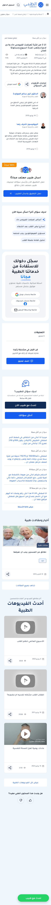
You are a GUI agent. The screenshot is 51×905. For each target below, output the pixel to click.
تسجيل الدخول (8, 5)
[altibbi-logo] (34, 5)
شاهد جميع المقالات (25, 585)
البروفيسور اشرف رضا (27, 124)
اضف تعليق (23, 361)
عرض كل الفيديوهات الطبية (25, 782)
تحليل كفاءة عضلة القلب (33, 240)
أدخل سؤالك (25, 415)
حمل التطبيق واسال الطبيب (28, 193)
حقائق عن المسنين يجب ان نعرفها (29, 552)
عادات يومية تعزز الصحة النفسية (28, 748)
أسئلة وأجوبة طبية (36, 14)
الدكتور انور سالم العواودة (25, 93)
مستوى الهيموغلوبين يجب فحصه (29, 233)
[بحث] (18, 5)
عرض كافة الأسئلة (25, 506)
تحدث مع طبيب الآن (25, 405)
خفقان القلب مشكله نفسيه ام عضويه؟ (25, 694)
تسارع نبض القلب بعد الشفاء (31, 226)
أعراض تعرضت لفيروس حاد (28, 219)
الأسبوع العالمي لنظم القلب (30, 641)
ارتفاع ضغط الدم (21, 14)
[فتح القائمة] (46, 5)
